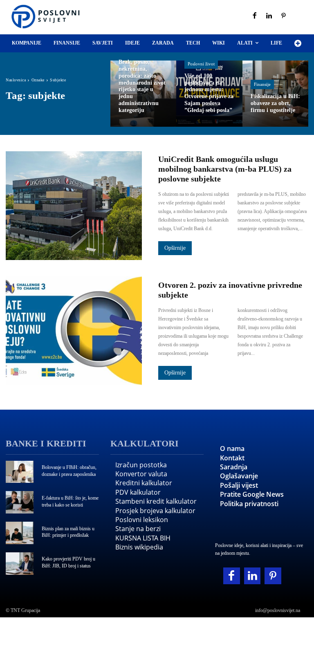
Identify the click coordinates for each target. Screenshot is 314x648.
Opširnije (175, 248)
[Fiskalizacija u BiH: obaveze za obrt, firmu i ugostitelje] (275, 93)
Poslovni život (201, 63)
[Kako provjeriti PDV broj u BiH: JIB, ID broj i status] (20, 563)
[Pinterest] (283, 16)
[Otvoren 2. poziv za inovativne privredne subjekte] (74, 330)
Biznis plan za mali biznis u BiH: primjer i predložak (68, 532)
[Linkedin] (269, 16)
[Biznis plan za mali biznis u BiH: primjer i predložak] (20, 533)
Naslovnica (16, 80)
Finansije (262, 84)
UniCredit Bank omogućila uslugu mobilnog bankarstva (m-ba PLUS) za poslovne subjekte (225, 169)
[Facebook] (254, 16)
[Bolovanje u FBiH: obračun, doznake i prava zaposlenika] (20, 472)
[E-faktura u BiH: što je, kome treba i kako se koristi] (20, 502)
